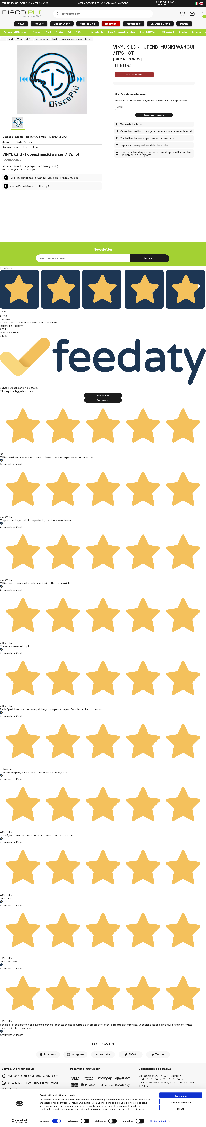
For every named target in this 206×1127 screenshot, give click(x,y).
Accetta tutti (180, 1096)
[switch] (85, 1121)
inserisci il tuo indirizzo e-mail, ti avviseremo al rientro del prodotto (151, 100)
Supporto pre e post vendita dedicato (144, 145)
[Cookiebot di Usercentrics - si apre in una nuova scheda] (19, 1121)
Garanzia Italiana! (131, 124)
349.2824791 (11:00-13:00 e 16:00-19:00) (33, 1082)
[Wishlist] (182, 14)
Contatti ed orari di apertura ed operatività (147, 138)
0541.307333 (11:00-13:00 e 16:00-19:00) (33, 1076)
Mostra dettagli (158, 1121)
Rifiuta (180, 1108)
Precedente (103, 395)
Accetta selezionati (181, 1102)
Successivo (103, 400)
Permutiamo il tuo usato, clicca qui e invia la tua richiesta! (156, 131)
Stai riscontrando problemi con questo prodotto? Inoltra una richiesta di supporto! (155, 153)
